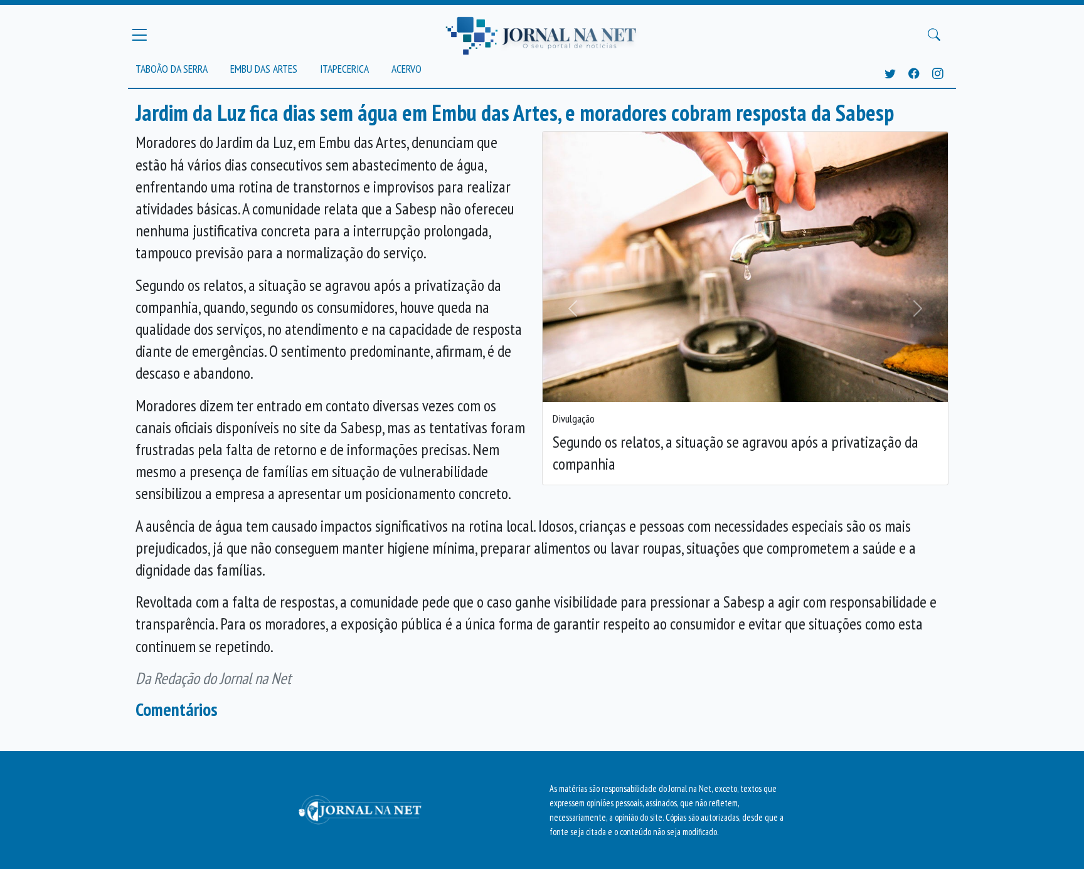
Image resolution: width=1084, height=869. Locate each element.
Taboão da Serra (172, 68)
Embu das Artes (263, 68)
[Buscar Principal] (934, 35)
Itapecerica (344, 68)
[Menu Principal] (139, 34)
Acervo (406, 68)
